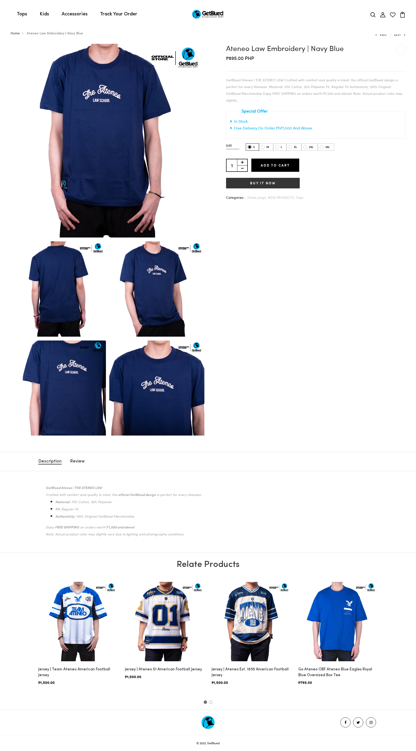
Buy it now (263, 183)
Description (50, 461)
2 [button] (212, 703)
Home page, (257, 197)
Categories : (235, 197)
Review (77, 461)
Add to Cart (275, 165)
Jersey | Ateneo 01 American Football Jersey (163, 669)
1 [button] (206, 703)
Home (15, 33)
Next (397, 35)
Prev (383, 35)
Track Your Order (118, 14)
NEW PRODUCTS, (282, 197)
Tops (22, 14)
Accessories (75, 14)
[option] (78, 637)
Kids (44, 14)
